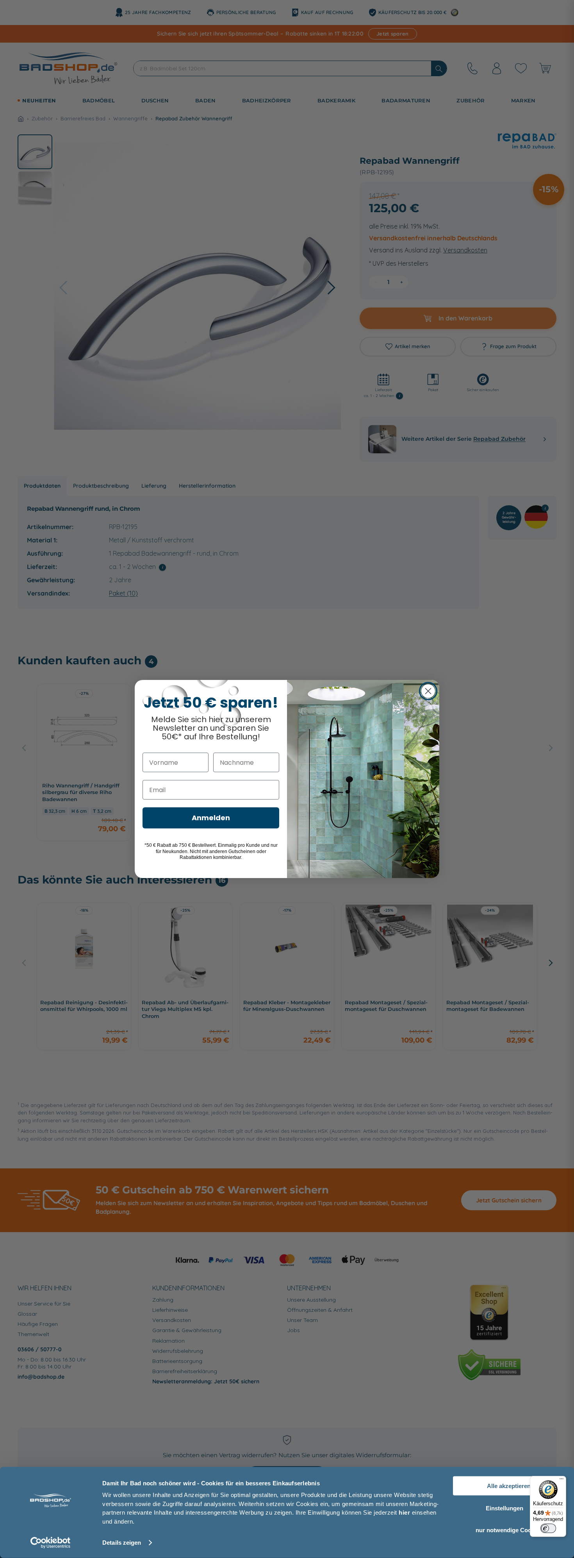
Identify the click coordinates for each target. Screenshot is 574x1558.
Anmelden (211, 818)
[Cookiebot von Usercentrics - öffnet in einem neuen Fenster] (50, 1543)
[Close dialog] (428, 691)
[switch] (548, 1528)
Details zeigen (121, 1542)
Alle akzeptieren (509, 1486)
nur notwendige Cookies (509, 1530)
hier (404, 1512)
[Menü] (561, 1480)
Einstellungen (504, 1507)
